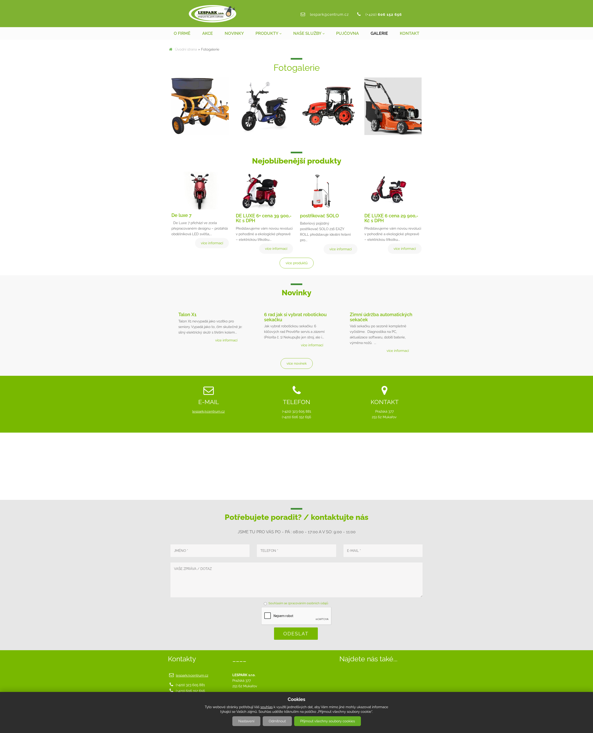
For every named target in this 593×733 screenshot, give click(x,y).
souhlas (266, 707)
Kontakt (409, 33)
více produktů (297, 263)
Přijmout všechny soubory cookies (327, 721)
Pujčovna (347, 33)
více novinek (297, 363)
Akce (207, 33)
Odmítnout (277, 721)
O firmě (182, 33)
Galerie (379, 33)
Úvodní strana (186, 49)
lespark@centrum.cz (329, 14)
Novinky (234, 33)
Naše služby (307, 33)
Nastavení (246, 721)
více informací (226, 340)
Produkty (266, 33)
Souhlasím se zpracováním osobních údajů (298, 603)
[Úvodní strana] (212, 14)
